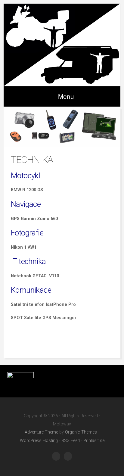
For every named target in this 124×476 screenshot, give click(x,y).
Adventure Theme (41, 432)
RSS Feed (70, 440)
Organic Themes (81, 432)
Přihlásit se (93, 440)
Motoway (62, 45)
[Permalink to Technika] (62, 127)
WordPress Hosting (39, 440)
